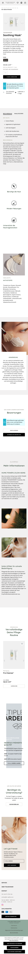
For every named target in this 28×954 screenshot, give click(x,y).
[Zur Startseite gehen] (10, 3)
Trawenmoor (7, 32)
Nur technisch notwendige (14, 943)
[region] (14, 22)
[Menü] (3, 2)
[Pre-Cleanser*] (14, 655)
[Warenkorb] (24, 2)
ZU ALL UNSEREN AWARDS (14, 763)
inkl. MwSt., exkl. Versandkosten (10, 69)
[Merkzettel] (18, 2)
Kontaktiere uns (14, 804)
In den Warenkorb (12, 77)
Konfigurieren (14, 947)
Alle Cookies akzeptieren (14, 951)
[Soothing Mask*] (14, 22)
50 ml (5, 60)
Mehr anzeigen (14, 430)
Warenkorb (14, 686)
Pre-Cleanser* (8, 673)
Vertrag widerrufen (10, 916)
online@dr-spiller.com (7, 897)
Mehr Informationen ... (14, 940)
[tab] (7, 114)
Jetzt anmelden (11, 865)
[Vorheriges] (6, 22)
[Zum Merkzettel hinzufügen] (22, 643)
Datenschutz (14, 928)
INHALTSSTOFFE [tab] (18, 113)
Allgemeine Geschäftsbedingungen (14, 930)
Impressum (14, 925)
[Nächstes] (22, 22)
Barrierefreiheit (14, 932)
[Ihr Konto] (21, 2)
